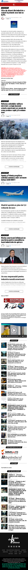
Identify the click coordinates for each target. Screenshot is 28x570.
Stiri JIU (12, 566)
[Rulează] (3, 336)
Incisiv (8, 18)
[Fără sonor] (23, 336)
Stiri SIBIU (15, 567)
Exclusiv (20, 552)
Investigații (11, 553)
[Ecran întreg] (25, 336)
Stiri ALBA (4, 563)
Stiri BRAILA (17, 568)
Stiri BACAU (21, 563)
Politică (11, 552)
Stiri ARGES (15, 563)
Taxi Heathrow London (6, 467)
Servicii (15, 553)
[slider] (12, 336)
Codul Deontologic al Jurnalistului (13, 550)
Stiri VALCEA (11, 568)
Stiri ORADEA (9, 567)
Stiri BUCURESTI (10, 564)
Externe (15, 552)
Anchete (24, 552)
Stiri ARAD (9, 563)
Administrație (5, 552)
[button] (14, 330)
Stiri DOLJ (21, 564)
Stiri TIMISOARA (22, 567)
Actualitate (23, 550)
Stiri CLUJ (16, 564)
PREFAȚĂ (3, 550)
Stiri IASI (8, 566)
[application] (14, 330)
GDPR (20, 553)
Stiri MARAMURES (19, 566)
